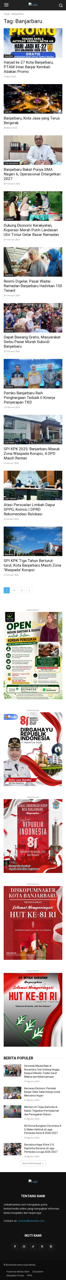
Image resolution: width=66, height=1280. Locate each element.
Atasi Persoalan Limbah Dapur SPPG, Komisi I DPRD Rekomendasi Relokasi (29, 509)
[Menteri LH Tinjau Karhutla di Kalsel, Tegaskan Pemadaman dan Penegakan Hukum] (12, 1111)
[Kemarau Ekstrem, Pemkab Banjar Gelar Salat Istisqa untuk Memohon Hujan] (12, 1093)
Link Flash (9, 442)
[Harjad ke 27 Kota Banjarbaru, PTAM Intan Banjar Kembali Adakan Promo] (33, 43)
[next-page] (29, 590)
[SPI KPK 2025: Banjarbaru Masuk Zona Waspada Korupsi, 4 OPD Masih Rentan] (33, 429)
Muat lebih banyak (31, 1163)
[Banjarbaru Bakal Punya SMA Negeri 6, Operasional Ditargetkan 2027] (33, 150)
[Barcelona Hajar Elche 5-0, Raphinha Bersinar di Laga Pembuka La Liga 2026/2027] (12, 1149)
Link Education (12, 163)
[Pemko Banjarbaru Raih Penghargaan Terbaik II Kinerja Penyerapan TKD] (33, 373)
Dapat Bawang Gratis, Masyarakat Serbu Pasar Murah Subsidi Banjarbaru (32, 342)
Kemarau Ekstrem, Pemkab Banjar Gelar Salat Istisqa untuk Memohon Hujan (42, 1092)
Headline (9, 56)
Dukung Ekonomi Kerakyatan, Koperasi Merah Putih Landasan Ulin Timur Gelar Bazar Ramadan (32, 230)
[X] (42, 1246)
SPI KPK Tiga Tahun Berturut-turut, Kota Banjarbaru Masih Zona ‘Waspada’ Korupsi (32, 565)
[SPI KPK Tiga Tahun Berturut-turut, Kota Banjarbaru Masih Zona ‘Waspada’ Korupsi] (33, 541)
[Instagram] (23, 1246)
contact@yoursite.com (31, 1220)
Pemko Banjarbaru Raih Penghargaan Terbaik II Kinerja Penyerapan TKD (29, 397)
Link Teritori (10, 498)
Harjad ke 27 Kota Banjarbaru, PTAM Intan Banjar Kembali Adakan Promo (28, 67)
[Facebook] (15, 1246)
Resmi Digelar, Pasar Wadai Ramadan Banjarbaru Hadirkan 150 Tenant (33, 286)
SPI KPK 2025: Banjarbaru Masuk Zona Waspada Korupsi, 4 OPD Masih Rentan (32, 453)
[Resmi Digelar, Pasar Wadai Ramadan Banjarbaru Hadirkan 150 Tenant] (33, 262)
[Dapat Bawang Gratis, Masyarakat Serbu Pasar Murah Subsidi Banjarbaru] (33, 318)
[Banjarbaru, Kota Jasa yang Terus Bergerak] (33, 99)
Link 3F (8, 112)
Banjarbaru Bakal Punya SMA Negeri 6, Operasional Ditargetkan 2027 (32, 174)
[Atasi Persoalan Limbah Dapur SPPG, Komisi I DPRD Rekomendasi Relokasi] (33, 485)
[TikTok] (32, 1246)
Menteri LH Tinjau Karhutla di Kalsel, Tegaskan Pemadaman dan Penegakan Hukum (41, 1111)
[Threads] (51, 1246)
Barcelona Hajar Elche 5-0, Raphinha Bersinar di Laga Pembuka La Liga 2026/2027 (40, 1148)
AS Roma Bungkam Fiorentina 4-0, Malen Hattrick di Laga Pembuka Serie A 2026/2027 (43, 1129)
